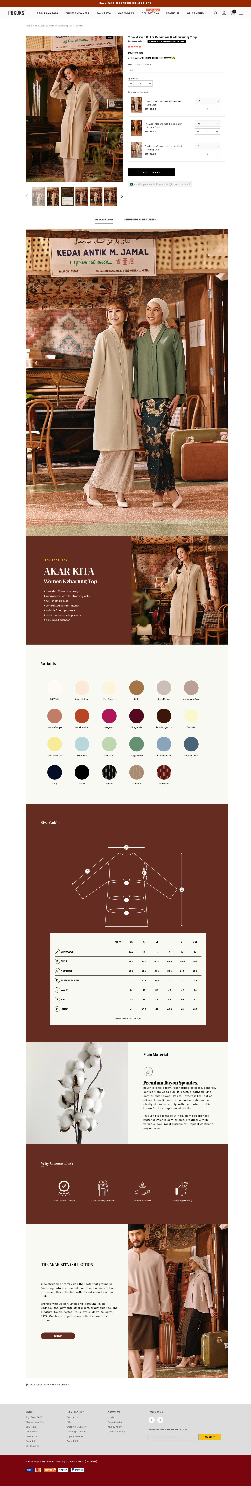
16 (169, 951)
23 (169, 980)
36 (144, 990)
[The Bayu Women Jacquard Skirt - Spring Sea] (136, 150)
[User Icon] (224, 13)
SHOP (58, 1336)
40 (169, 990)
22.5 (157, 970)
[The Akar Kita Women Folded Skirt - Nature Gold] (136, 128)
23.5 (169, 970)
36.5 (131, 961)
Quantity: (133, 78)
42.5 (169, 961)
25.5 (195, 970)
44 (195, 990)
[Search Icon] (215, 13)
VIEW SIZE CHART (143, 65)
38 (156, 990)
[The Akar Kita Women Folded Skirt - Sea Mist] (136, 105)
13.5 (131, 951)
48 (169, 999)
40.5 (156, 961)
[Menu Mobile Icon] (241, 13)
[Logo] (18, 13)
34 (131, 990)
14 (144, 951)
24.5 (182, 970)
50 (182, 999)
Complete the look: (138, 92)
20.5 (131, 970)
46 (156, 999)
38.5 (144, 961)
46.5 (195, 961)
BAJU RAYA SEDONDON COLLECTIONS (125, 3)
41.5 (144, 1009)
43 (182, 1009)
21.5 (144, 970)
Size (139, 64)
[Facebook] (152, 1420)
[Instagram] (160, 1420)
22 (131, 980)
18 (195, 951)
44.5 (182, 961)
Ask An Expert (60, 1384)
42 (182, 990)
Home (29, 25)
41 (131, 1009)
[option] (74, 109)
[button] (135, 46)
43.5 (195, 1009)
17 (182, 951)
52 (195, 999)
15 (157, 951)
